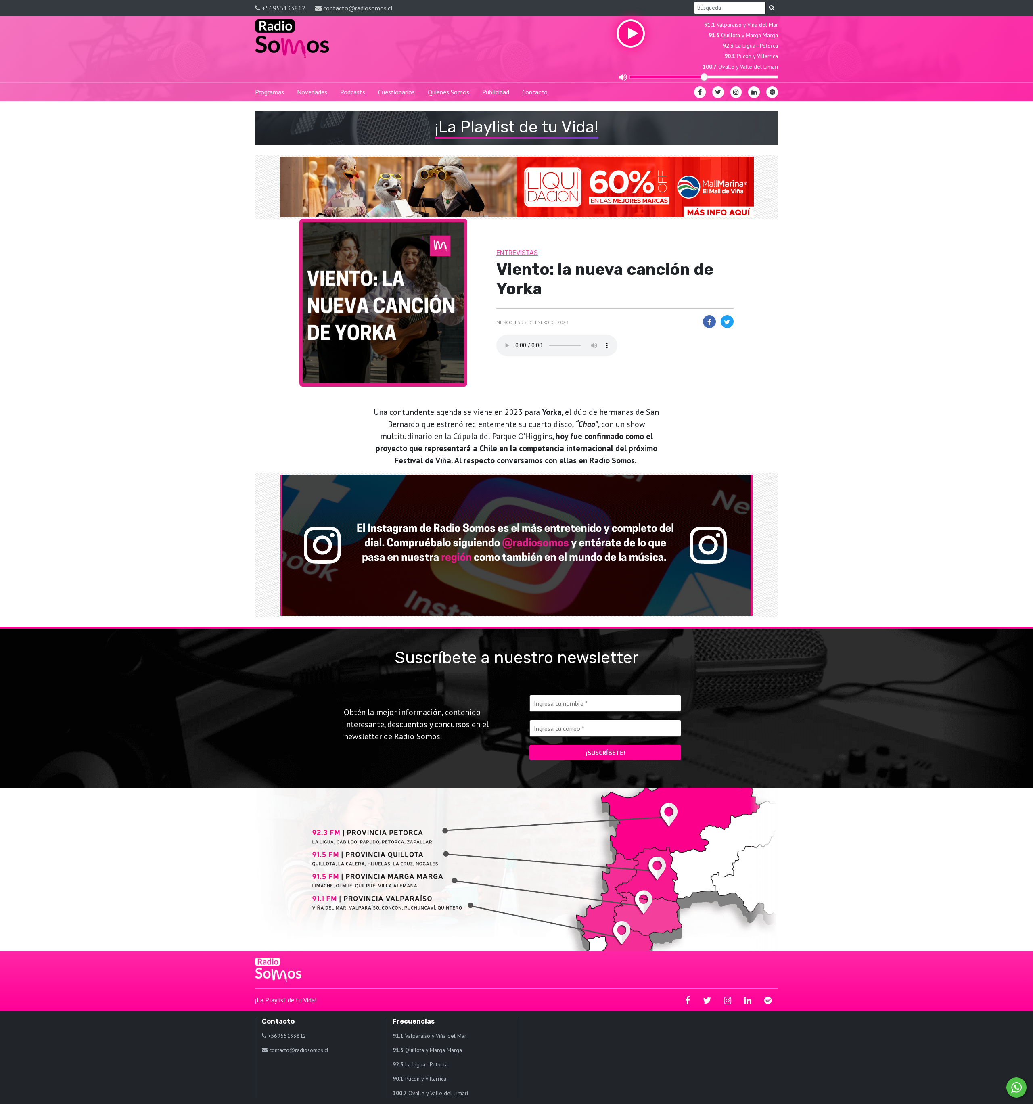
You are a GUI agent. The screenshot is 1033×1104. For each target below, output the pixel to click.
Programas (269, 92)
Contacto (535, 92)
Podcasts (352, 92)
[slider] (704, 77)
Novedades (312, 92)
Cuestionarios (396, 92)
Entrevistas (517, 253)
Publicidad (495, 92)
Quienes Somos (448, 92)
